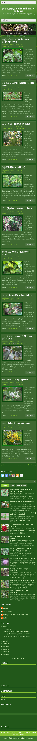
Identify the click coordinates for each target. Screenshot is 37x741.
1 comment (20, 46)
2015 (4, 652)
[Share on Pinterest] (14, 75)
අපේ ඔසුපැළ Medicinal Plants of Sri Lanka (18, 9)
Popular (5, 485)
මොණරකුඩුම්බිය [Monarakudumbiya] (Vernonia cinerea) (21, 490)
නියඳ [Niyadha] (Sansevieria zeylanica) (17, 208)
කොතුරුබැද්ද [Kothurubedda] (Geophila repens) (18, 84)
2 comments (20, 259)
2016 (4, 649)
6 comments (20, 384)
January (7, 629)
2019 (4, 641)
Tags (12, 485)
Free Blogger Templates (26, 738)
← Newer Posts (5, 465)
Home (19, 465)
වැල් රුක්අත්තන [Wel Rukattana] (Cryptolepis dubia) (15, 40)
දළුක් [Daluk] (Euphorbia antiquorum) (16, 124)
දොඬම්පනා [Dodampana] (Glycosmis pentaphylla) (17, 337)
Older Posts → (31, 465)
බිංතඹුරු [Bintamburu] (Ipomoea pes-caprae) (17, 634)
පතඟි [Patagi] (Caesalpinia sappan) (16, 423)
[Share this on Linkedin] (16, 75)
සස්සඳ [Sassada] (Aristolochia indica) (17, 295)
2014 (4, 654)
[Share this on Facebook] (7, 75)
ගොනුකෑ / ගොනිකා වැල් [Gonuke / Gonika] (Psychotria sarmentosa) (23, 513)
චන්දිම (5, 618)
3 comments (20, 213)
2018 (4, 644)
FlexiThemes (15, 737)
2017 (4, 646)
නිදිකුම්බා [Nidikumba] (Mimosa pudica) (22, 558)
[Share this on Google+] (11, 75)
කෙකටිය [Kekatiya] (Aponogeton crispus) (15, 33)
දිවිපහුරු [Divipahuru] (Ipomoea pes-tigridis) (17, 636)
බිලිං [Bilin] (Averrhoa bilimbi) (13, 167)
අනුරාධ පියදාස (7, 611)
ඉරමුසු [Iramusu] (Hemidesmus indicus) (22, 580)
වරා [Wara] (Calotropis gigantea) (15, 379)
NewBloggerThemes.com (11, 738)
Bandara (5, 608)
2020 (4, 627)
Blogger (22, 658)
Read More (30, 75)
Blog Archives (21, 485)
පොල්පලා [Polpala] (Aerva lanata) (20, 548)
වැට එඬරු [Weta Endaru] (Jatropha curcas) (16, 253)
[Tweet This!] (9, 75)
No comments (21, 90)
